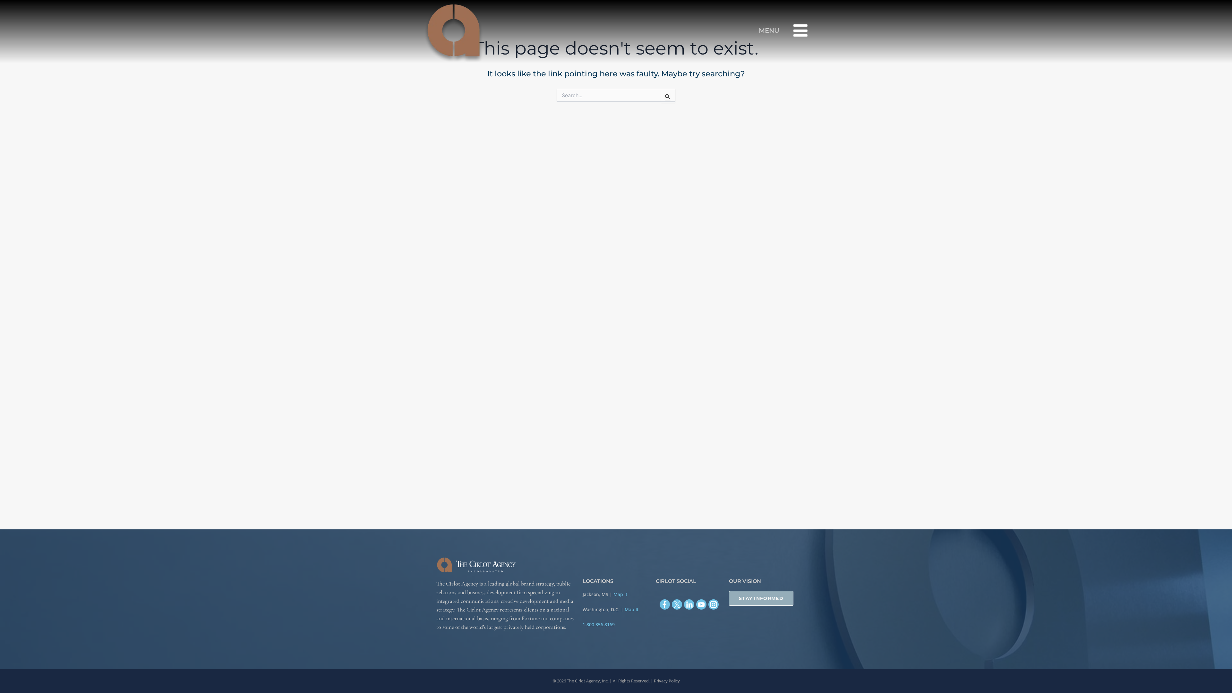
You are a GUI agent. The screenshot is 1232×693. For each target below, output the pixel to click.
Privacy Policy (667, 681)
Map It (620, 594)
